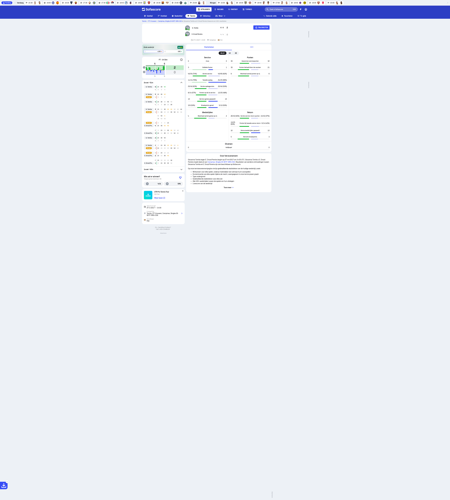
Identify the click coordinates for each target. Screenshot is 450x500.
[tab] (209, 47)
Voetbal (150, 16)
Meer (219, 16)
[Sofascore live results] (151, 9)
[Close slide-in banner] (7, 481)
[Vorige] (15, 3)
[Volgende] (448, 3)
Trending (8, 3)
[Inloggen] (306, 9)
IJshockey (206, 16)
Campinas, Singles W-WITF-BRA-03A (170, 21)
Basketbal (178, 16)
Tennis (192, 16)
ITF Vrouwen (152, 21)
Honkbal (164, 16)
